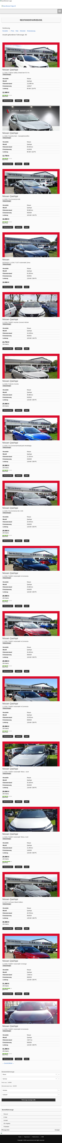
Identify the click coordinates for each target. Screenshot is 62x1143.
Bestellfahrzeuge (8, 1110)
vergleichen (18, 100)
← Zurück (5, 1063)
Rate (17, 31)
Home (19, 1136)
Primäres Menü (59, 11)
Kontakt (6, 1120)
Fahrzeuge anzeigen (28, 1100)
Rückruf (6, 1114)
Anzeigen (57, 1130)
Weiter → (11, 1063)
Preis (12, 31)
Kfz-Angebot (7, 1123)
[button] (58, 1074)
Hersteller (5, 31)
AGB (42, 1136)
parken (26, 100)
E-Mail (5, 1117)
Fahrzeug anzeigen (8, 100)
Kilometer (23, 31)
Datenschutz (35, 1136)
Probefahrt (6, 1126)
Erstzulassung (31, 31)
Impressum (27, 1136)
